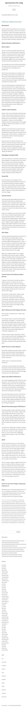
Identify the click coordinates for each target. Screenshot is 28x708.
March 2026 (4, 570)
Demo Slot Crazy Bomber (15, 505)
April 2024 (4, 610)
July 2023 (3, 625)
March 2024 (4, 611)
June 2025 (4, 585)
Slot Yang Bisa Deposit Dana (16, 520)
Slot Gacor (14, 500)
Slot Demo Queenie (9, 519)
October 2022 (4, 641)
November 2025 (5, 577)
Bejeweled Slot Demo (11, 503)
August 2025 (4, 582)
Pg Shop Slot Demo (13, 515)
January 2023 (4, 636)
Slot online (4, 696)
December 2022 (5, 637)
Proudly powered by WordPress (14, 705)
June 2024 (4, 606)
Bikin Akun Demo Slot (20, 503)
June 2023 (4, 627)
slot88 (3, 682)
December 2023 (5, 617)
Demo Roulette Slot (6, 505)
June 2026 (4, 565)
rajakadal (4, 679)
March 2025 (4, 591)
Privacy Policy (4, 705)
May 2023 (4, 629)
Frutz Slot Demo (13, 512)
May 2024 (4, 608)
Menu (14, 9)
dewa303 (4, 689)
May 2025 (4, 587)
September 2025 (5, 580)
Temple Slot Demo (13, 522)
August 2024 (4, 603)
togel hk (3, 669)
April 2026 (4, 568)
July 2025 (3, 584)
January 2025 (4, 594)
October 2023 (4, 620)
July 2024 (3, 604)
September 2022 (5, 643)
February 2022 (5, 650)
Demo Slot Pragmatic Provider (18, 508)
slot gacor (4, 676)
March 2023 (4, 632)
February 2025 (5, 592)
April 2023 (4, 630)
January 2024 (4, 615)
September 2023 (5, 622)
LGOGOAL (4, 665)
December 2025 (5, 575)
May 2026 (4, 566)
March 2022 (4, 648)
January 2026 (4, 573)
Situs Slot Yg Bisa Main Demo (13, 517)
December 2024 (5, 596)
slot (2, 658)
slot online (4, 662)
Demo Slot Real (5, 510)
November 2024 (5, 598)
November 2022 (5, 639)
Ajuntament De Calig (14, 3)
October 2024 (4, 599)
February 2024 (5, 613)
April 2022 (4, 646)
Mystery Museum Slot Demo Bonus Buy (13, 513)
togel (3, 672)
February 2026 (5, 572)
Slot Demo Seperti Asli (18, 519)
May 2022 (4, 644)
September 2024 (5, 601)
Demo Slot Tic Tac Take (13, 510)
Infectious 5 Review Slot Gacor (12, 22)
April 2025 (4, 589)
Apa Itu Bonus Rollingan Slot (16, 501)
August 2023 (4, 624)
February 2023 (5, 634)
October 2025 (4, 578)
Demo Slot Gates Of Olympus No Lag (14, 507)
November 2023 (5, 618)
